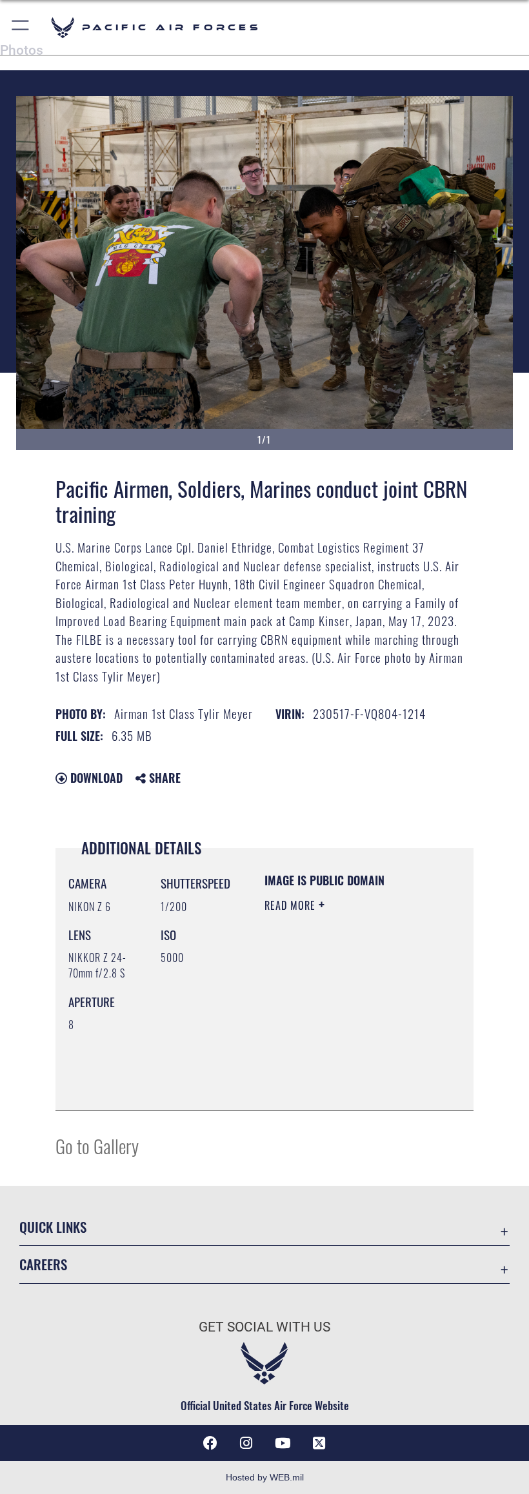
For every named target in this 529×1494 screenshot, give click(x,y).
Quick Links (52, 1227)
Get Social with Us (264, 1327)
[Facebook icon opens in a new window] (210, 1443)
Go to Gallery (97, 1145)
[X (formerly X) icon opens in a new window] (318, 1443)
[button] (21, 27)
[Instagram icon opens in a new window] (246, 1443)
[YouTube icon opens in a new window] (282, 1443)
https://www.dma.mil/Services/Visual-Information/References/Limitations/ (342, 1068)
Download (95, 777)
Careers (43, 1264)
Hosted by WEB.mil (265, 1477)
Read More (291, 905)
